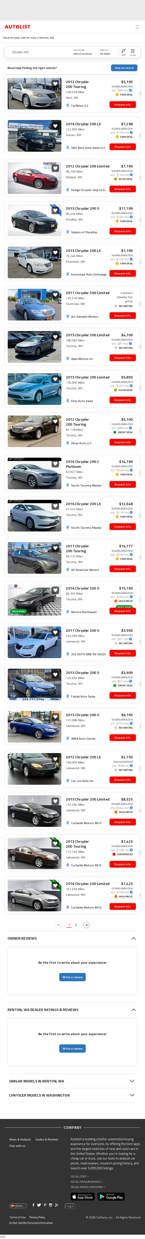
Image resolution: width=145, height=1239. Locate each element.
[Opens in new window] (83, 1197)
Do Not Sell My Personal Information (31, 1223)
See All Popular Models (87, 1182)
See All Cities (79, 1176)
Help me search (124, 68)
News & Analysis (20, 1139)
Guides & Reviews (46, 1139)
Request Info (123, 104)
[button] (123, 52)
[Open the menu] (137, 27)
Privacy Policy (37, 1217)
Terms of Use (17, 1217)
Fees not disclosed (123, 761)
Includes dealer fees (122, 86)
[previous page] (59, 925)
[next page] (86, 925)
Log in (70, 1206)
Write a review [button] (72, 977)
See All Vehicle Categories (88, 1187)
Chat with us (17, 1145)
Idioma (18, 1206)
